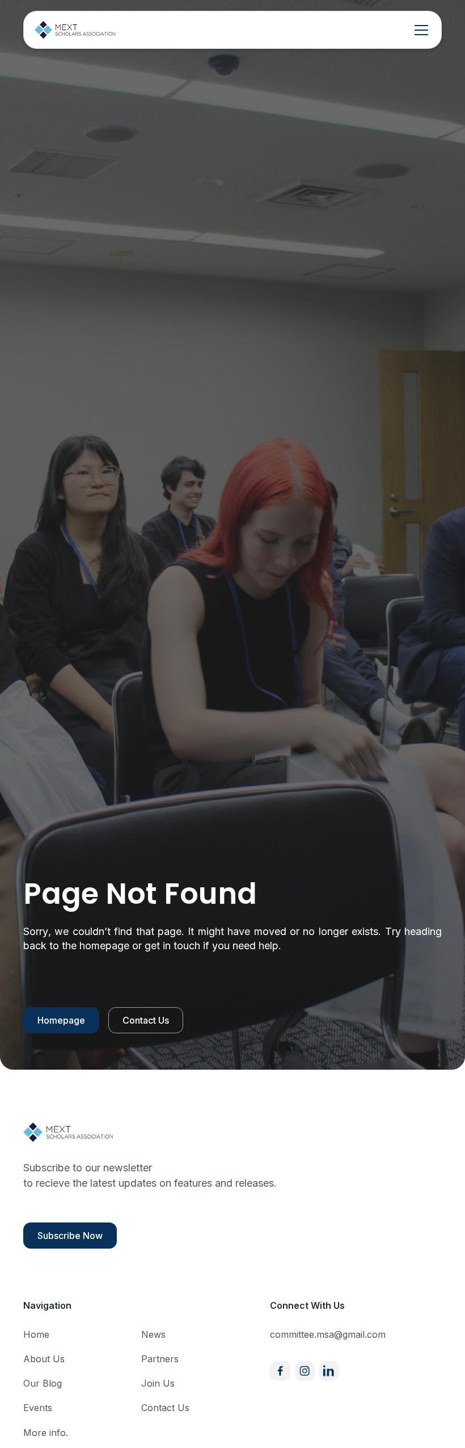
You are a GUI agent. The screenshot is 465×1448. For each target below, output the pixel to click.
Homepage (61, 1020)
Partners (160, 1358)
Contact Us (145, 1020)
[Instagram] (305, 1371)
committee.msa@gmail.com (328, 1334)
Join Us (158, 1383)
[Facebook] (280, 1371)
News (153, 1334)
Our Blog (42, 1383)
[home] (75, 30)
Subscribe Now (70, 1235)
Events (37, 1407)
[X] (329, 1371)
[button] (419, 30)
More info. (45, 1432)
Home (36, 1334)
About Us (44, 1358)
